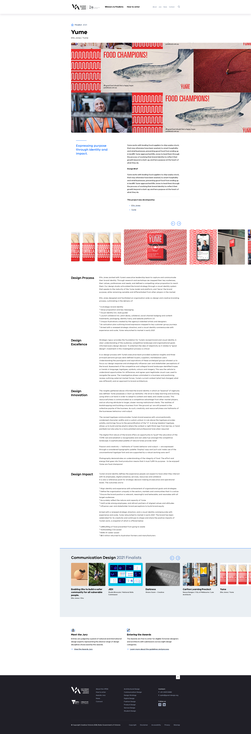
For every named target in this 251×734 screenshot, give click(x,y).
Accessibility (156, 725)
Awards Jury (100, 695)
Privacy (167, 725)
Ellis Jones (135, 205)
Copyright (132, 725)
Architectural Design (132, 689)
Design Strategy (130, 695)
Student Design (130, 711)
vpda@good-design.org (169, 695)
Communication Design (133, 692)
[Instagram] (159, 704)
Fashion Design (130, 701)
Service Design (129, 708)
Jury (160, 7)
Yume (133, 210)
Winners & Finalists (114, 6)
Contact (172, 7)
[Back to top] (178, 677)
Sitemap (177, 725)
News (165, 7)
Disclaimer (144, 725)
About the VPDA (102, 689)
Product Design (130, 705)
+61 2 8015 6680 (166, 692)
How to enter (133, 6)
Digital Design (129, 698)
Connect (99, 701)
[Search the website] (179, 7)
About (155, 7)
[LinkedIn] (164, 704)
